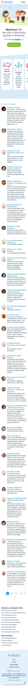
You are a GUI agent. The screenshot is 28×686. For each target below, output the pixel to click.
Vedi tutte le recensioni (14, 680)
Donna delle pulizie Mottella (8, 624)
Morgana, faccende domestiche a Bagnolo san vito (15, 152)
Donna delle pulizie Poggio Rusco (10, 632)
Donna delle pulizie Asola (8, 629)
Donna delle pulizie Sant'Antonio (10, 620)
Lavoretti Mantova (6, 645)
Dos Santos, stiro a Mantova (16, 327)
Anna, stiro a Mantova (14, 436)
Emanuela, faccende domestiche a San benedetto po (16, 345)
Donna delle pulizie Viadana (8, 617)
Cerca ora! (15, 45)
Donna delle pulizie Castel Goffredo (11, 622)
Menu (23, 2)
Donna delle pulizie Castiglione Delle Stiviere (13, 612)
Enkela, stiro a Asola (13, 453)
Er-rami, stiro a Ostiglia (14, 427)
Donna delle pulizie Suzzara (8, 615)
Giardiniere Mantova (6, 640)
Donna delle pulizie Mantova (9, 610)
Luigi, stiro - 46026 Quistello (16, 571)
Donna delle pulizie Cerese (8, 627)
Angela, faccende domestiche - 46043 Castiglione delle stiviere (16, 500)
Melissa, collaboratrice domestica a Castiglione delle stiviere (16, 183)
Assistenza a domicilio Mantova (9, 643)
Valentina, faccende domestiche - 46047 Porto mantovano (15, 389)
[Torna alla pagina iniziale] (7, 2)
